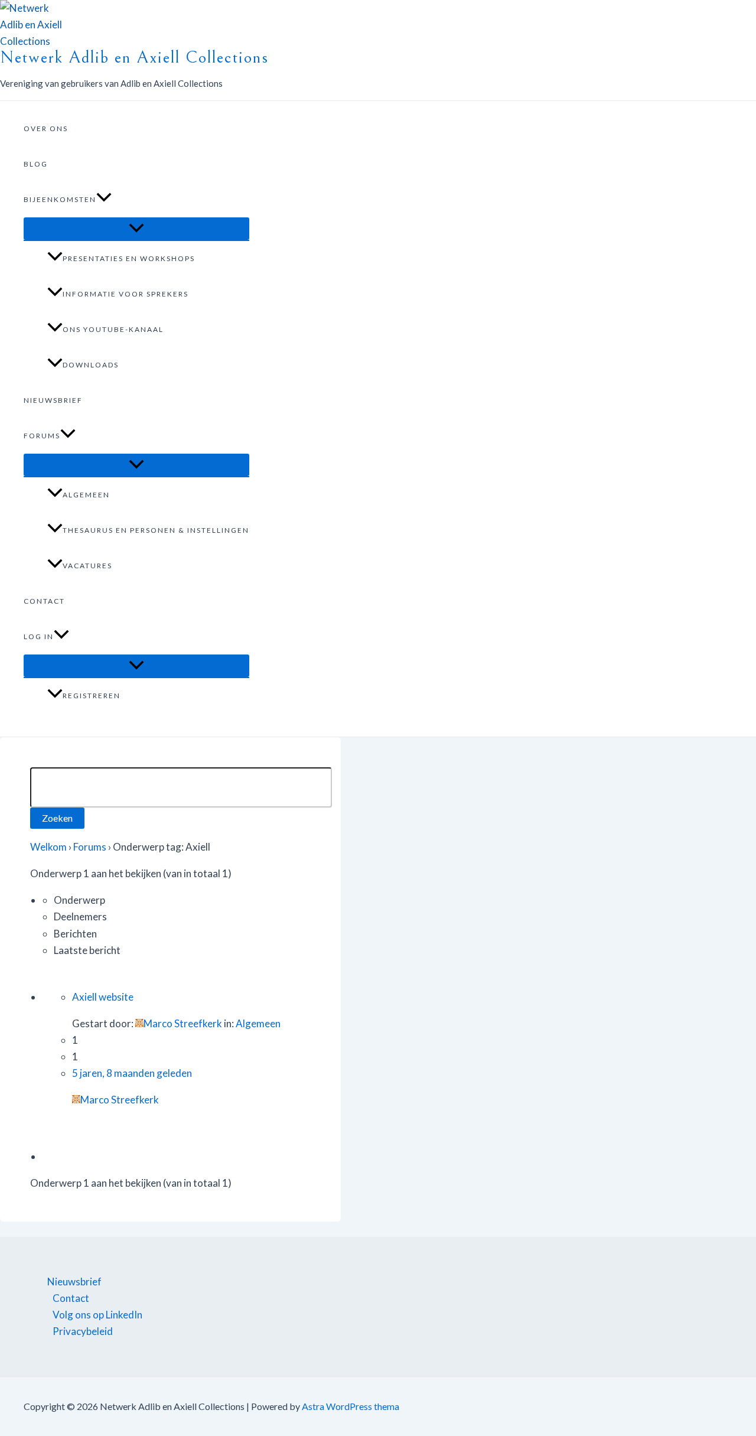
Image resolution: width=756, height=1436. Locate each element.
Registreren (91, 695)
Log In (39, 636)
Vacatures (87, 565)
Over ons (46, 128)
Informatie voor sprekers (125, 293)
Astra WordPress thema (350, 1406)
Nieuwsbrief (53, 400)
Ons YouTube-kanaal (113, 329)
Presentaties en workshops (129, 258)
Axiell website (102, 997)
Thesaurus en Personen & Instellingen (156, 530)
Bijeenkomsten (60, 199)
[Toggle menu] (136, 228)
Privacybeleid (83, 1331)
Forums (42, 435)
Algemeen (86, 494)
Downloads (91, 364)
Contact (44, 601)
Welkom (48, 847)
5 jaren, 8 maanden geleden (132, 1073)
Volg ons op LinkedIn (97, 1314)
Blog (36, 163)
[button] (104, 199)
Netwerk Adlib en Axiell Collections (134, 57)
